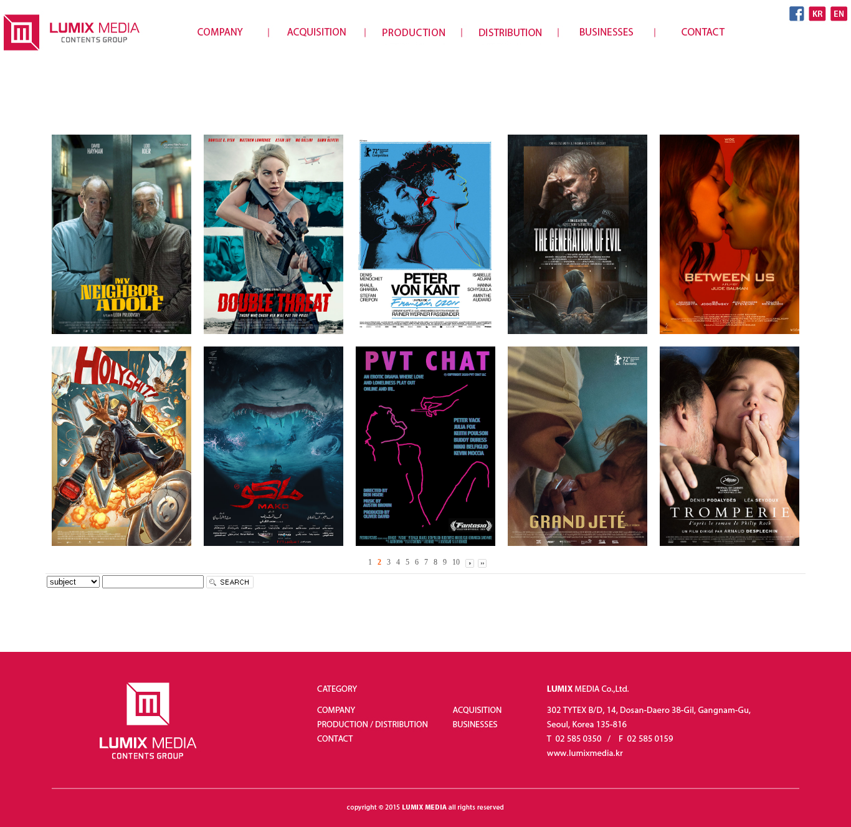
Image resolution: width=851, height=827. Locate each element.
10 (456, 562)
